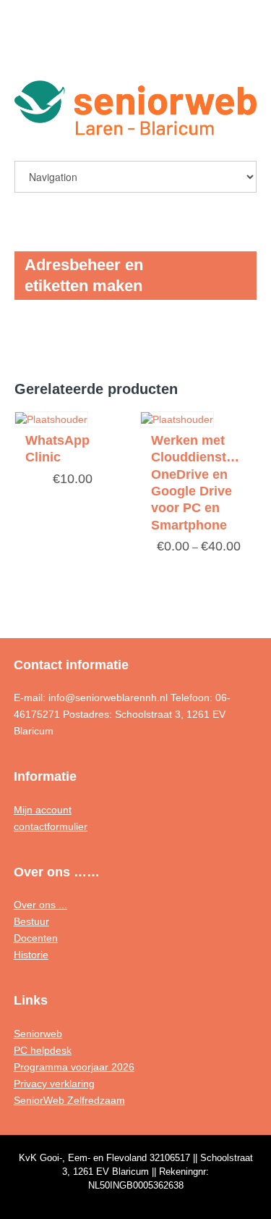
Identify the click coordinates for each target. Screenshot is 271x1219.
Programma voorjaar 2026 (74, 1067)
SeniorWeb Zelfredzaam (69, 1100)
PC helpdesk (43, 1050)
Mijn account (43, 810)
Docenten (36, 938)
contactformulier (50, 826)
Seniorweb (38, 1033)
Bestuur (31, 921)
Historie (31, 954)
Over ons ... (40, 904)
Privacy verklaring (54, 1083)
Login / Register (210, 48)
